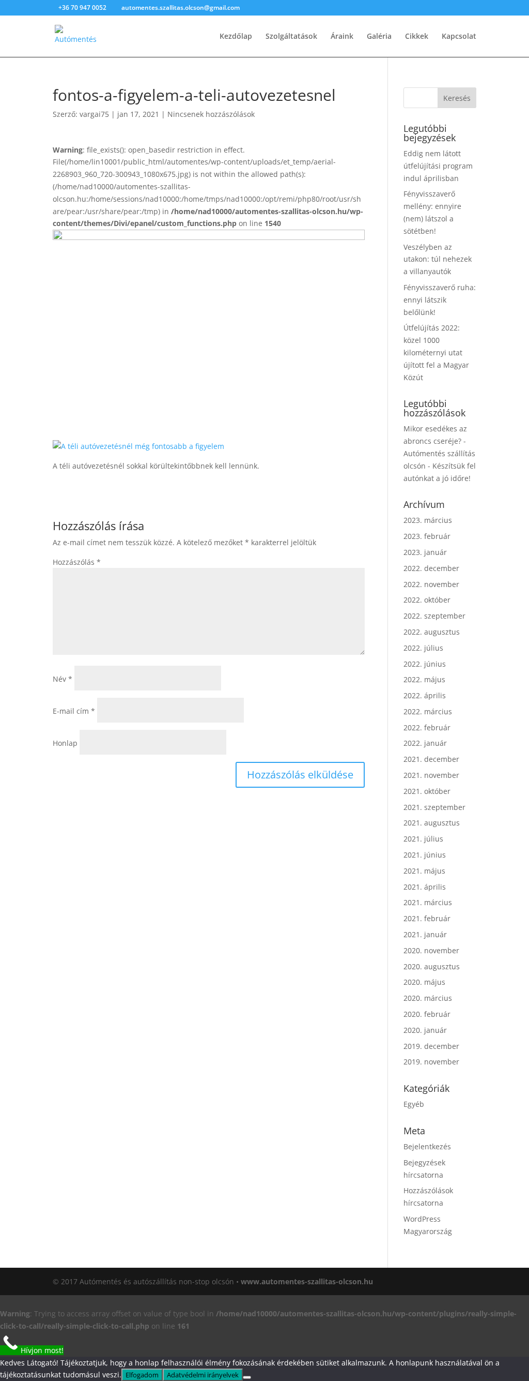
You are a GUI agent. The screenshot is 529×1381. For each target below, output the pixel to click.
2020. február (426, 1014)
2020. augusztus (431, 966)
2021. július (423, 839)
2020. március (427, 998)
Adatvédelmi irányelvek (203, 1374)
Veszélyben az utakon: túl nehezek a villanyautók (437, 259)
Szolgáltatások (291, 37)
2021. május (424, 871)
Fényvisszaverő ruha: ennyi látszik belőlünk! (439, 299)
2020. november (431, 950)
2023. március (427, 520)
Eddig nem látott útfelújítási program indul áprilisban (438, 165)
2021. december (431, 759)
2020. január (425, 1030)
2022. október (426, 600)
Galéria (379, 37)
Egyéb (413, 1104)
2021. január (425, 934)
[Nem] (247, 1377)
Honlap (65, 743)
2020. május (424, 982)
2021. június (424, 855)
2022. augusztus (431, 632)
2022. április (424, 695)
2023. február (426, 536)
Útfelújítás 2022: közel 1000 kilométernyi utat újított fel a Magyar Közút (436, 352)
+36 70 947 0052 (83, 7)
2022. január (425, 743)
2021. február (426, 918)
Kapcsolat (459, 37)
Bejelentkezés (427, 1146)
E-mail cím (74, 711)
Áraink (342, 37)
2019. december (431, 1046)
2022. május (424, 679)
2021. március (427, 902)
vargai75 (94, 114)
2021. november (431, 775)
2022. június (424, 664)
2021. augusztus (431, 823)
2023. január (425, 552)
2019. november (431, 1062)
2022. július (423, 648)
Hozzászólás (77, 562)
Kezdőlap (236, 37)
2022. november (431, 584)
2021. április (424, 887)
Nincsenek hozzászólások (211, 114)
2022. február (426, 727)
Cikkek (416, 37)
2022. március (427, 711)
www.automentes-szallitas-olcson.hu (307, 1281)
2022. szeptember (434, 616)
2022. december (431, 568)
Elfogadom (142, 1374)
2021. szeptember (434, 807)
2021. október (426, 791)
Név (62, 679)
